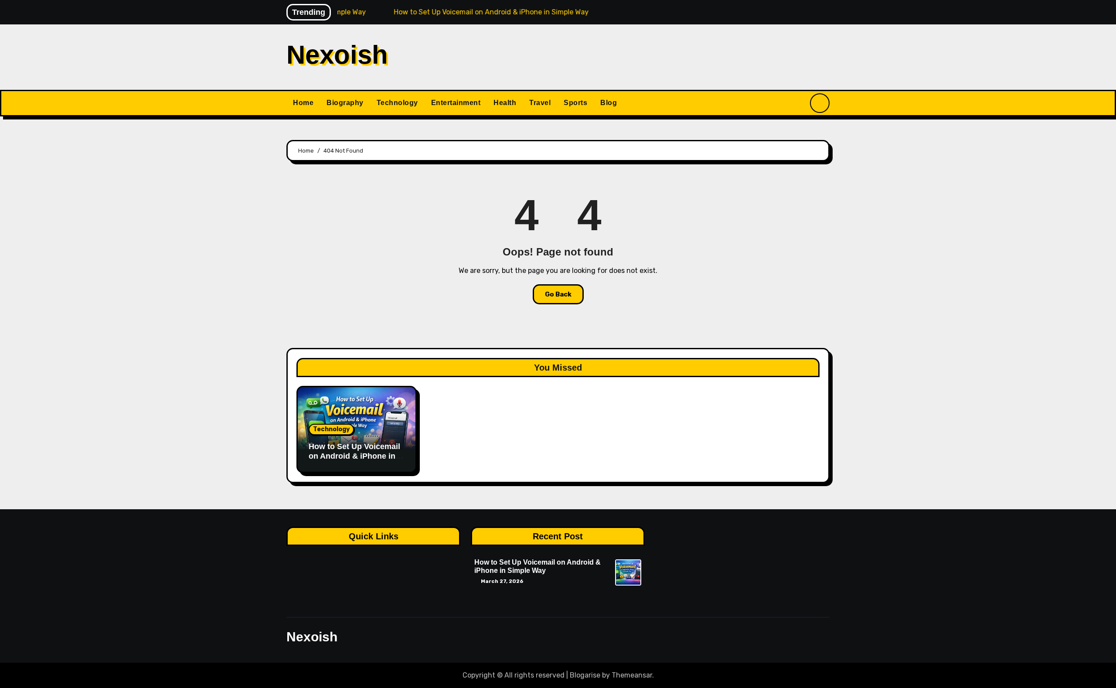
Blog (608, 102)
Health (504, 102)
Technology (397, 102)
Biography (345, 102)
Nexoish (337, 54)
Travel (540, 102)
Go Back (558, 294)
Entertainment (456, 102)
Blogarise (585, 675)
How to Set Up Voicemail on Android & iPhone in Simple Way (354, 456)
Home (303, 102)
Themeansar (632, 675)
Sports (575, 102)
